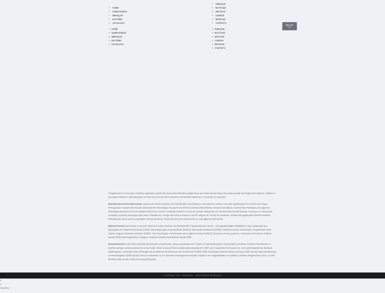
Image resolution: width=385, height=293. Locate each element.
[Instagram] (99, 26)
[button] (109, 269)
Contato (221, 23)
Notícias (221, 7)
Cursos (220, 15)
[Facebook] (95, 26)
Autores (117, 19)
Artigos (220, 11)
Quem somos (119, 11)
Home (115, 7)
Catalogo (118, 23)
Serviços (117, 15)
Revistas (220, 19)
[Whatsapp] (103, 26)
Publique (220, 4)
